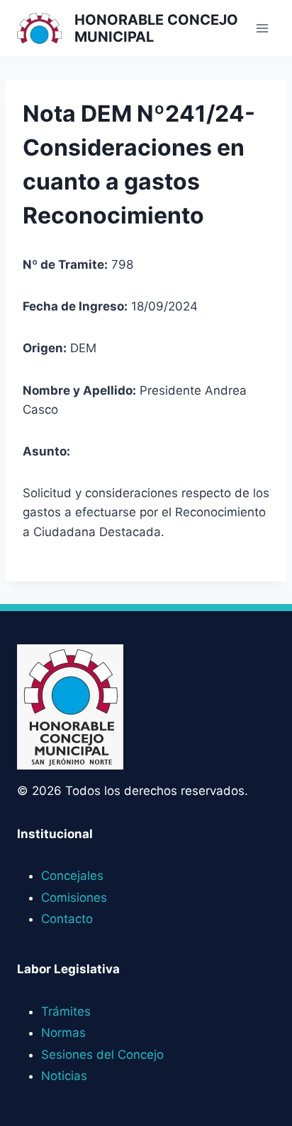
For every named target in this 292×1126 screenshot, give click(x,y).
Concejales (72, 876)
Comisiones (74, 897)
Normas (63, 1033)
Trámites (66, 1011)
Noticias (64, 1076)
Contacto (67, 919)
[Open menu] (262, 28)
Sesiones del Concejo (102, 1054)
